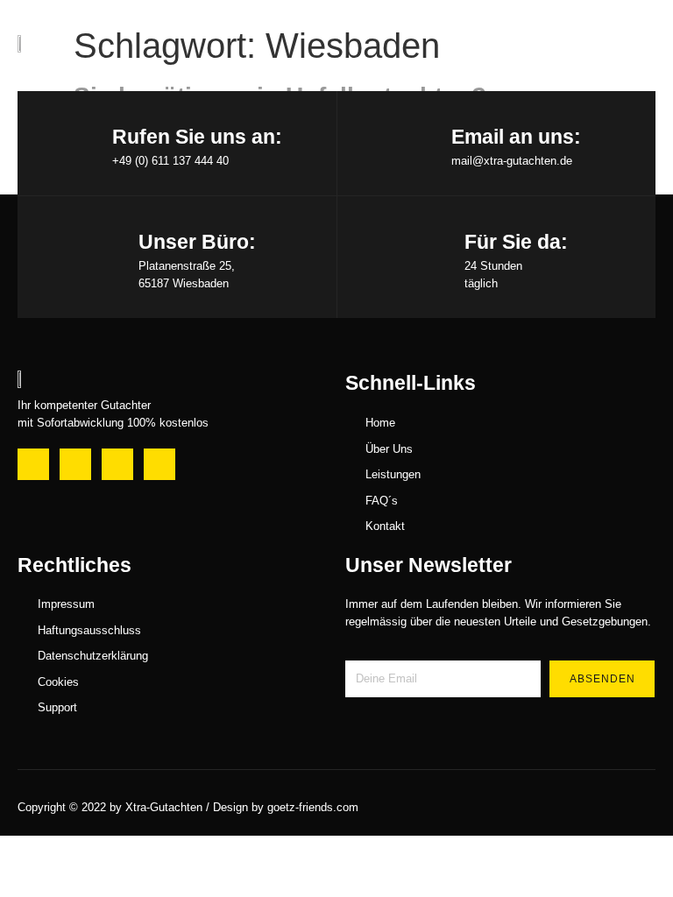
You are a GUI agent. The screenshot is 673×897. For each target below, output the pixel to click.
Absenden (602, 679)
